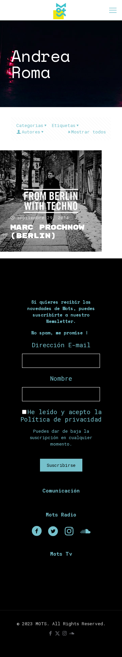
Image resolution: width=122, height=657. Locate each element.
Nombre (61, 378)
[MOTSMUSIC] (61, 10)
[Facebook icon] (50, 633)
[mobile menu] (113, 10)
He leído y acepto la (61, 415)
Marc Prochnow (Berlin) (47, 231)
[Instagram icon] (64, 633)
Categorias (29, 125)
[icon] (71, 633)
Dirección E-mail (61, 345)
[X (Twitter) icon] (57, 633)
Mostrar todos (88, 132)
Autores (31, 132)
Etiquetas (63, 125)
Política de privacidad (61, 419)
